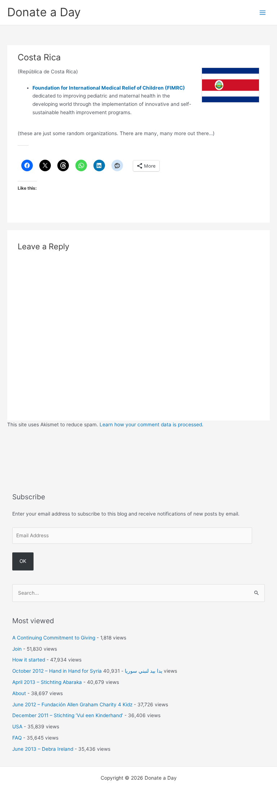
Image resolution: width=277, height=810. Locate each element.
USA (17, 726)
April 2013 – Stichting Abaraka (47, 682)
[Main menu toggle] (262, 12)
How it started (28, 660)
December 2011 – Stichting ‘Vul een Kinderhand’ (67, 715)
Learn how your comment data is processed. (151, 424)
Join (17, 649)
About (19, 693)
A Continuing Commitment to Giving (53, 638)
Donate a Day (44, 12)
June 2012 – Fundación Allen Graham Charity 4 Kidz (72, 704)
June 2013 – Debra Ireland (42, 749)
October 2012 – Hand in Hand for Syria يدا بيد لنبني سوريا (87, 671)
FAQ (17, 738)
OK (22, 561)
